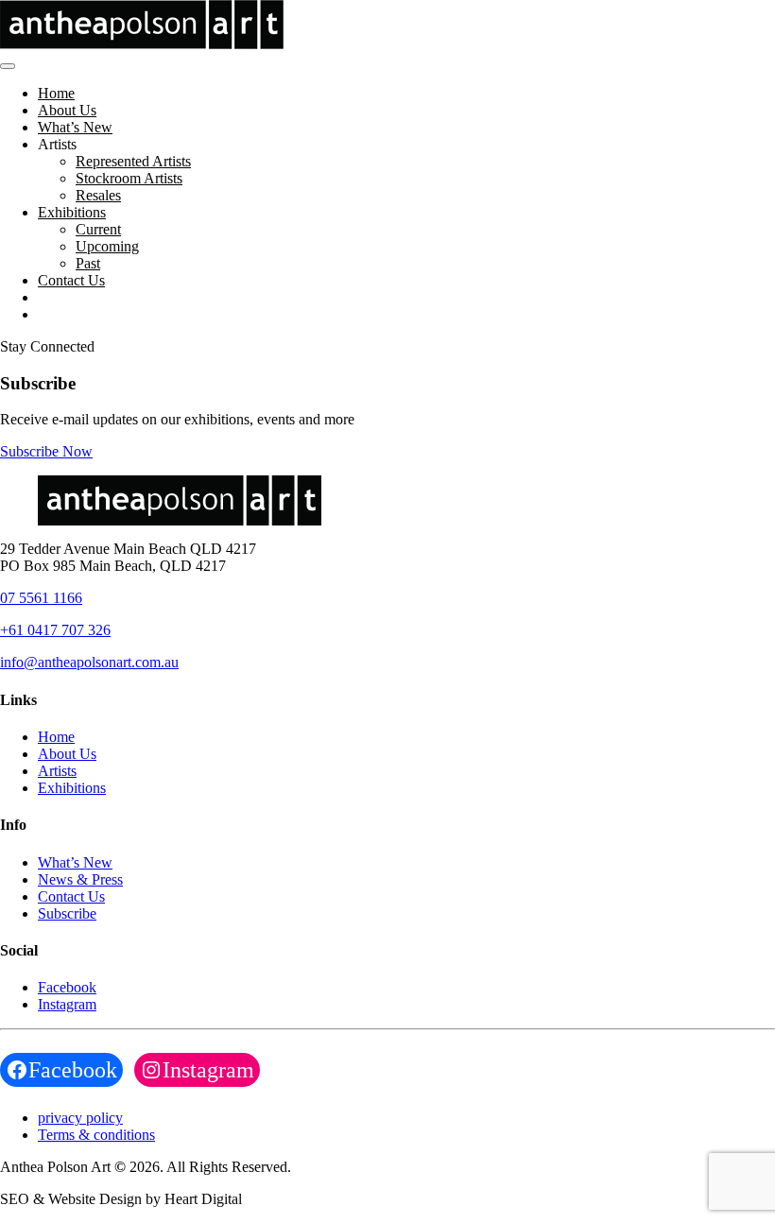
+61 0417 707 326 (55, 630)
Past (88, 263)
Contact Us (71, 280)
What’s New (75, 127)
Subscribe (67, 913)
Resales (98, 195)
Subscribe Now (46, 451)
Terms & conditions (96, 1135)
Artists (57, 771)
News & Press (80, 879)
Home (56, 93)
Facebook (67, 987)
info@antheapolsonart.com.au (89, 662)
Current (98, 229)
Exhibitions (72, 212)
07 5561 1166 (41, 598)
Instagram (67, 1004)
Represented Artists (133, 161)
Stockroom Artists (129, 178)
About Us (67, 110)
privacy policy (80, 1118)
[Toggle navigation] (7, 66)
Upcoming (107, 246)
